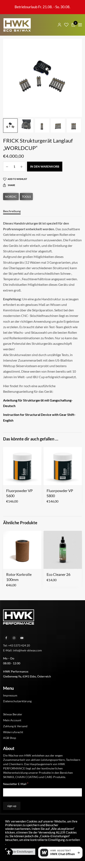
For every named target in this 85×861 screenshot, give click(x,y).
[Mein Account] (59, 25)
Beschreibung (12, 211)
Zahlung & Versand (15, 726)
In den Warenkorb (44, 166)
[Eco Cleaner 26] (63, 550)
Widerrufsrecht (13, 732)
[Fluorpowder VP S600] (22, 466)
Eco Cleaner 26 (58, 574)
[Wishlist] (66, 25)
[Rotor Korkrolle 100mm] (22, 550)
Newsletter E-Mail (15, 784)
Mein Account (12, 720)
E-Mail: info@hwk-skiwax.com (22, 650)
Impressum (10, 695)
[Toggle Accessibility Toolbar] (8, 852)
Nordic (11, 196)
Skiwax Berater (12, 714)
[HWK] (17, 25)
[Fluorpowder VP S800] (63, 466)
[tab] (42, 213)
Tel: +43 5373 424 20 (16, 645)
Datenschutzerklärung (17, 701)
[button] (9, 479)
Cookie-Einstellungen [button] (20, 851)
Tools (26, 196)
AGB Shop (9, 738)
